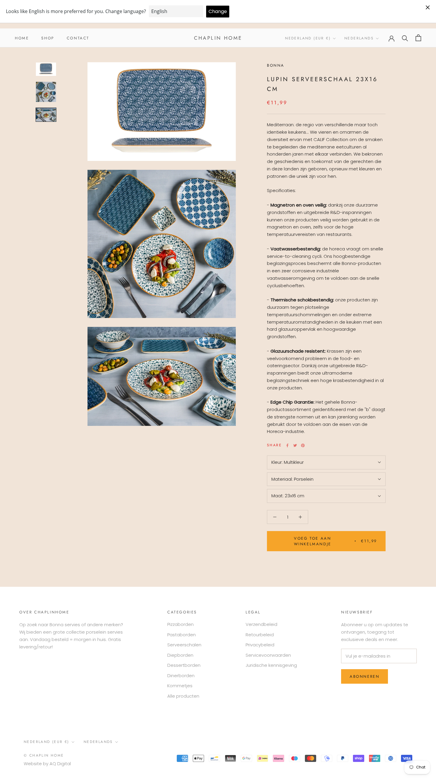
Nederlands (359, 38)
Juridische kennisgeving (271, 665)
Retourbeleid (260, 635)
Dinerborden (181, 675)
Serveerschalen (184, 645)
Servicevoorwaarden (268, 655)
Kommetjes (179, 685)
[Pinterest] (303, 445)
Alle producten (183, 696)
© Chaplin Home (44, 755)
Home (22, 38)
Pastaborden (181, 635)
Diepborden (180, 655)
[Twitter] (295, 445)
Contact (78, 38)
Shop (47, 38)
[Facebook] (287, 445)
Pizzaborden (180, 624)
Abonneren (364, 676)
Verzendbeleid (261, 624)
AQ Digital (60, 763)
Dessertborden (184, 665)
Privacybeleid (260, 645)
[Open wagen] (418, 37)
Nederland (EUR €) (308, 38)
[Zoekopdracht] (405, 38)
